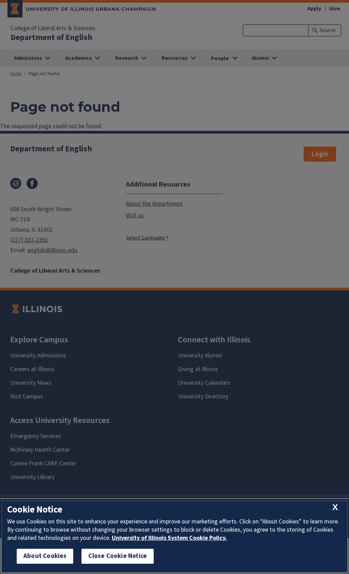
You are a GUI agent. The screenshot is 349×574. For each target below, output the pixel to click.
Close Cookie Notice (117, 556)
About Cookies (45, 556)
